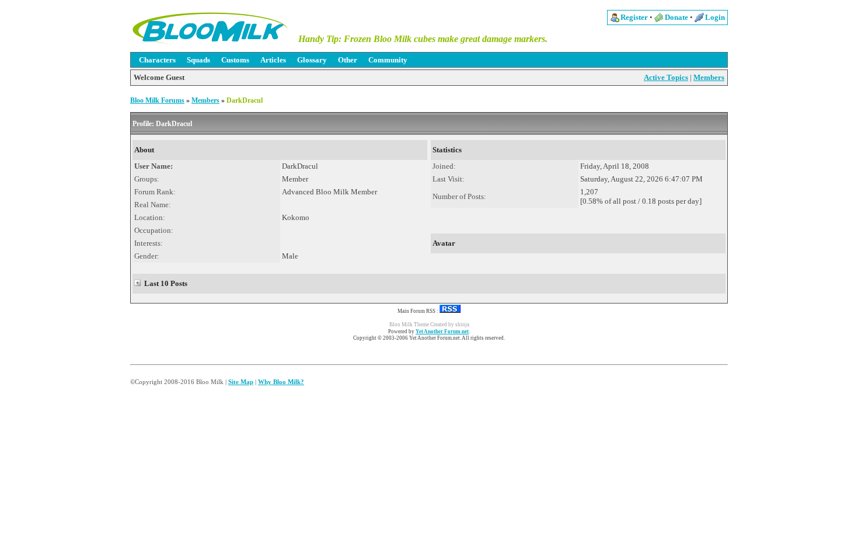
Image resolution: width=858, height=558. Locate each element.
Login (715, 17)
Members (708, 77)
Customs (235, 59)
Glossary (312, 59)
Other (347, 59)
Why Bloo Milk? (281, 381)
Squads (198, 59)
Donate (676, 17)
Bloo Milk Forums (157, 100)
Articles (273, 59)
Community (387, 59)
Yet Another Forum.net (442, 331)
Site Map (240, 381)
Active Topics (666, 77)
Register (634, 17)
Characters (157, 59)
